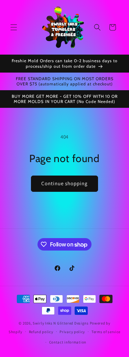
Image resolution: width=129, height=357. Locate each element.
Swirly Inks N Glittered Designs (61, 323)
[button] (13, 27)
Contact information (67, 342)
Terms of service (106, 331)
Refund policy (41, 331)
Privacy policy (72, 331)
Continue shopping (64, 183)
